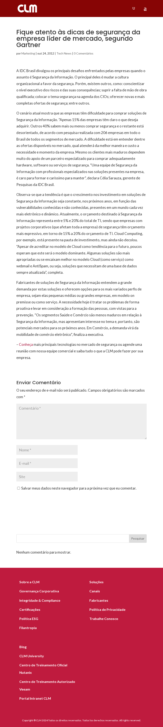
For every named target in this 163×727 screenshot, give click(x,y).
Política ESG (28, 619)
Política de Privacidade (107, 609)
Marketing (28, 53)
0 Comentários (83, 53)
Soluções (96, 582)
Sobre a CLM (29, 582)
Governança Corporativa (39, 591)
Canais (94, 591)
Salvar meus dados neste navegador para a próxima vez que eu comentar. (78, 488)
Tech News (64, 53)
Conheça (26, 344)
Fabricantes (98, 600)
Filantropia (28, 628)
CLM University (31, 656)
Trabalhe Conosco (103, 619)
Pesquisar (137, 538)
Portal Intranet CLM (35, 698)
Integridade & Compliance (39, 600)
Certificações (29, 609)
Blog (23, 647)
